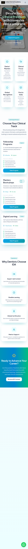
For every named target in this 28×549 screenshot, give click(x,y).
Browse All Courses (14, 379)
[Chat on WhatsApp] (23, 544)
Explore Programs (14, 37)
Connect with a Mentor (14, 43)
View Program (14, 170)
